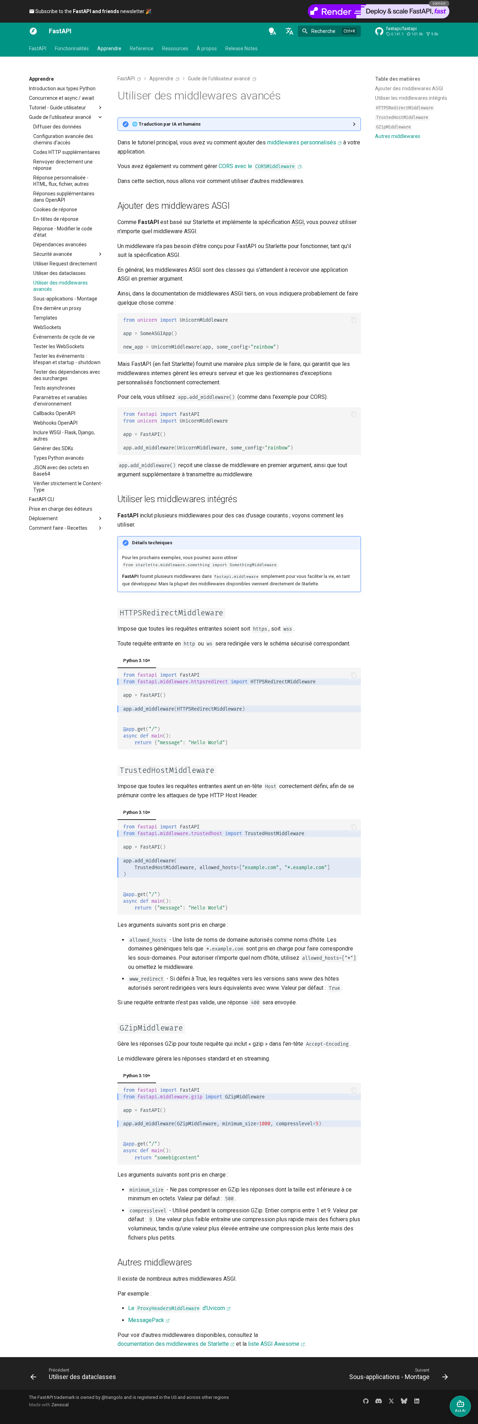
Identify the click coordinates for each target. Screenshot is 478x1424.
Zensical (60, 1404)
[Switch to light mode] (272, 31)
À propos (207, 48)
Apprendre (109, 48)
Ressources (175, 48)
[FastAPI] (33, 31)
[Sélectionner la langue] (289, 31)
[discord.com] (378, 1401)
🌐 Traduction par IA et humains (166, 124)
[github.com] (366, 1401)
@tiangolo (112, 1397)
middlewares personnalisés (301, 142)
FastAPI (37, 48)
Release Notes (241, 48)
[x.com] (391, 1401)
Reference (142, 48)
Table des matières (397, 79)
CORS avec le (257, 166)
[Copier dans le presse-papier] (354, 320)
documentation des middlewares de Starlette (173, 1343)
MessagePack (146, 1320)
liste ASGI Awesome (273, 1343)
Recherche (323, 31)
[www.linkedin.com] (416, 1401)
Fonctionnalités (72, 48)
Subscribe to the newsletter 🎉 (92, 11)
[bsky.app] (404, 1401)
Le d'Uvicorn (176, 1308)
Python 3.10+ (136, 660)
